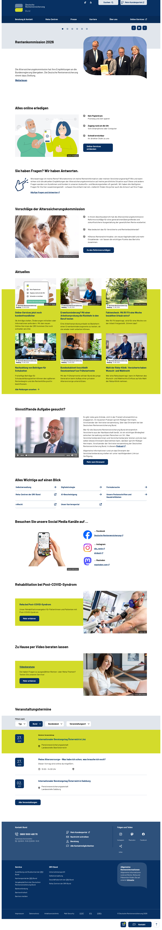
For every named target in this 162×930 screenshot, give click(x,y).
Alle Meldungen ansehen (26, 389)
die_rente (98, 548)
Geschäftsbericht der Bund (61, 880)
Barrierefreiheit (21, 892)
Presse (74, 19)
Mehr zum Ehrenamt (95, 462)
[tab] (62, 29)
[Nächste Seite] (144, 28)
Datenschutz (34, 913)
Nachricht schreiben (79, 837)
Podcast (120, 446)
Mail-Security (69, 913)
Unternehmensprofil (57, 872)
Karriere (93, 19)
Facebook (143, 840)
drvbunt (97, 553)
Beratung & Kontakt (24, 19)
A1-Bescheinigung (69, 494)
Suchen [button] (106, 2)
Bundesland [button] (53, 724)
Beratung (74, 841)
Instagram (120, 840)
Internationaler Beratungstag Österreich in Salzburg (64, 780)
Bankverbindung (21, 888)
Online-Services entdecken (94, 147)
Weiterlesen (21, 80)
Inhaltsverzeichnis (51, 913)
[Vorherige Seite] (133, 28)
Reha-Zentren (52, 19)
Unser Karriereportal (70, 504)
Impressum (19, 913)
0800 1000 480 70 (29, 834)
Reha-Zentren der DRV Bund (28, 494)
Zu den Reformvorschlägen (98, 250)
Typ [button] (20, 724)
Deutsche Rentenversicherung (107, 535)
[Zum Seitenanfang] (156, 924)
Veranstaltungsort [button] (78, 724)
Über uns (113, 19)
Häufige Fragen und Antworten (44, 192)
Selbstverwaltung (23, 487)
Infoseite (130, 880)
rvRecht (19, 504)
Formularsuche (113, 487)
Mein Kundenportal (133, 2)
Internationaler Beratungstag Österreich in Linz (62, 739)
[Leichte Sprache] (91, 2)
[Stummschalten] (72, 455)
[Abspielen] (47, 435)
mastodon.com (101, 564)
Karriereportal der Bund (26, 878)
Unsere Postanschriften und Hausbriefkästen (118, 495)
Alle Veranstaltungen (28, 802)
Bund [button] (35, 724)
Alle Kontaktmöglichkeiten (82, 846)
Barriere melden (21, 896)
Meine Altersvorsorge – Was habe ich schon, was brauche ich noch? (72, 759)
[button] (140, 924)
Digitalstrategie (68, 487)
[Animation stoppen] (139, 28)
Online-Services (137, 19)
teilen (121, 852)
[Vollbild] (76, 455)
